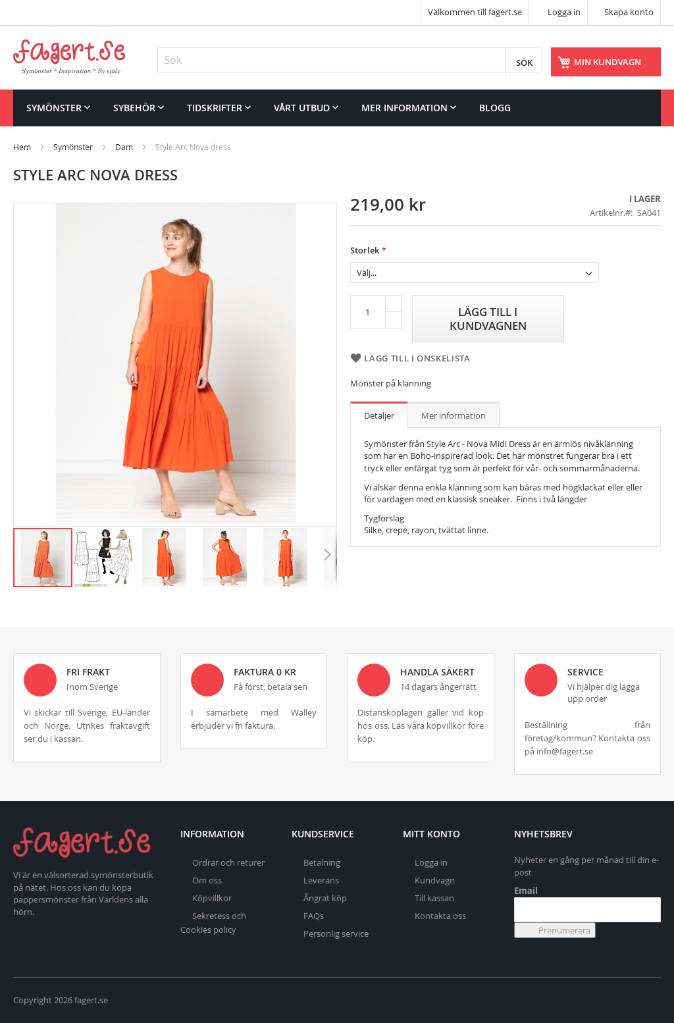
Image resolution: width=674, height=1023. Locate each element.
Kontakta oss (440, 916)
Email (526, 891)
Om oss (207, 880)
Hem (22, 147)
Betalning (321, 862)
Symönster (73, 147)
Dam (124, 147)
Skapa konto (629, 12)
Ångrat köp (325, 898)
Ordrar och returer (228, 862)
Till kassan (434, 898)
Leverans (321, 880)
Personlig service (336, 933)
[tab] (379, 415)
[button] (104, 558)
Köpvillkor (212, 898)
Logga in (563, 12)
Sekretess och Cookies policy (213, 922)
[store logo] (69, 56)
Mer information (453, 415)
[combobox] (349, 59)
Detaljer (379, 415)
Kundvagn (435, 880)
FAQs (313, 916)
